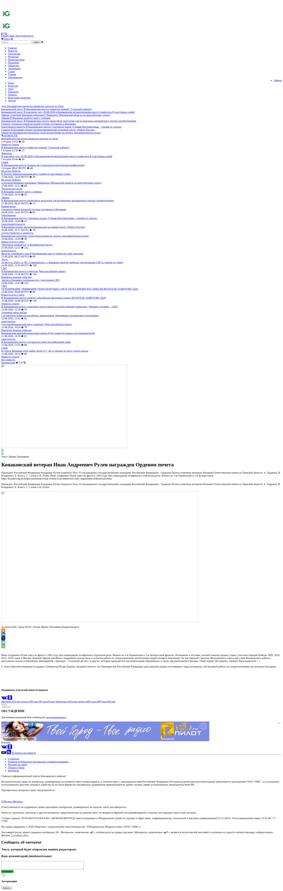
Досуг (4, 259)
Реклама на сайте (17, 764)
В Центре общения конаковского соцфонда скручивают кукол (36, 174)
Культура (13, 85)
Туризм (12, 74)
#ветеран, (6, 701)
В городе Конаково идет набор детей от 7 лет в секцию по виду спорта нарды (44, 350)
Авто (11, 88)
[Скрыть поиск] (42, 42)
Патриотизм (8, 362)
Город (11, 83)
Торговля (13, 91)
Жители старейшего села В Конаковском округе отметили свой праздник (42, 253)
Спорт (11, 71)
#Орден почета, (20, 701)
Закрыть (7, 888)
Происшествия (16, 59)
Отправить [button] (7, 871)
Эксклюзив (14, 53)
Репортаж (13, 56)
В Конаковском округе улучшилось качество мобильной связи (36, 342)
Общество (13, 65)
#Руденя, (43, 701)
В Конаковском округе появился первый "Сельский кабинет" (35, 147)
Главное (12, 48)
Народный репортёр (19, 97)
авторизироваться (56, 717)
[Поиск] (11, 39)
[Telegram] (3, 642)
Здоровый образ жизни (14, 312)
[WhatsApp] (3, 646)
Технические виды (11, 188)
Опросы (12, 94)
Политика (13, 62)
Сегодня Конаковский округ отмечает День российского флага (36, 324)
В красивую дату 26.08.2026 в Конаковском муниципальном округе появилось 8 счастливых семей (56, 156)
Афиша (278, 80)
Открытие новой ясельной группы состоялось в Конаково (33, 209)
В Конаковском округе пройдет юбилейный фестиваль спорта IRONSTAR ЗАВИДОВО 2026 (53, 297)
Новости (13, 50)
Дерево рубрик (16, 767)
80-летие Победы (10, 171)
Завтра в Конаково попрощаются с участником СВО (30, 280)
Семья (4, 162)
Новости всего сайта (12, 241)
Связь (4, 348)
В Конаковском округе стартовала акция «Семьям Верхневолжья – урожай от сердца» (49, 218)
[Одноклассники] (3, 630)
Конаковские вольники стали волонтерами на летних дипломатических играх (45, 235)
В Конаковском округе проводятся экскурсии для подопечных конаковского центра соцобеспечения (57, 200)
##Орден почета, (76, 701)
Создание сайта (19, 835)
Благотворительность (13, 224)
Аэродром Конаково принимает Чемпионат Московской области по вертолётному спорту (51, 182)
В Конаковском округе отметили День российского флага (33, 271)
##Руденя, (102, 701)
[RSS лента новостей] (9, 752)
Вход (7, 39)
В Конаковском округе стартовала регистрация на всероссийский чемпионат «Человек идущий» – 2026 (59, 306)
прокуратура (8, 321)
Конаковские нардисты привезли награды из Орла (29, 138)
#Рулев (111, 701)
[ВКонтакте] (3, 634)
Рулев (51, 701)
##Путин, (91, 701)
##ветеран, (61, 701)
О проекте (13, 758)
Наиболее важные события (16, 277)
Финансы (6, 153)
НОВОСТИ (11, 135)
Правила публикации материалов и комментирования (38, 761)
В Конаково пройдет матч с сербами (21, 191)
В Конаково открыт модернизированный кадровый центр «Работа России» (43, 227)
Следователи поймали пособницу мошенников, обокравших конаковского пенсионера (49, 315)
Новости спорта (10, 144)
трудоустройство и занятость (17, 233)
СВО (4, 268)
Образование (15, 77)
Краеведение (8, 206)
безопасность (8, 250)
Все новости (8, 359)
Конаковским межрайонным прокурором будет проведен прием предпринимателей (48, 333)
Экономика (14, 68)
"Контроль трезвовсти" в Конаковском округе (27, 244)
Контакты (13, 770)
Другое (12, 100)
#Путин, (34, 701)
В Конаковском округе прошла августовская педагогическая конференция (42, 165)
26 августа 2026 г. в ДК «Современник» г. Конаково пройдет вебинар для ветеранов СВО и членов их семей (62, 262)
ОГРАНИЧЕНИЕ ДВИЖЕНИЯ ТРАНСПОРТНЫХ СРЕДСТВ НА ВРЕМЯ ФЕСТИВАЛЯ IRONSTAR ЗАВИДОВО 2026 (69, 289)
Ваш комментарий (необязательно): (26, 856)
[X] (3, 638)
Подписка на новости (24, 752)
